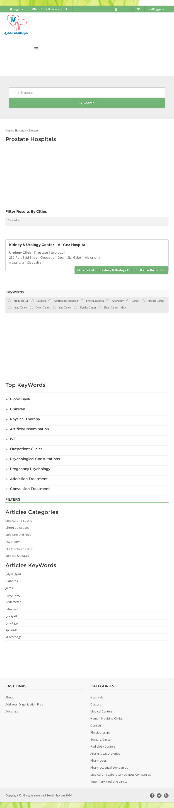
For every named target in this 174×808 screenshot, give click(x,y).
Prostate (34, 130)
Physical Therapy (25, 419)
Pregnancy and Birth (19, 549)
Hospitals (21, 130)
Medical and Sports (18, 521)
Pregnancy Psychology (30, 469)
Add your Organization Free (24, 704)
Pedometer (13, 602)
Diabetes (11, 581)
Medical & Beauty (17, 556)
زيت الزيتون (12, 595)
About (9, 697)
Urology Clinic (20, 253)
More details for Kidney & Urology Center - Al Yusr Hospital (120, 270)
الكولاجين (11, 616)
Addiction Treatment (29, 479)
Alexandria (13, 220)
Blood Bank (20, 399)
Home (9, 130)
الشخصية (11, 630)
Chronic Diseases (17, 528)
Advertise (12, 711)
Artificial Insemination (29, 429)
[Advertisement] (84, 177)
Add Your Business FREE (51, 9)
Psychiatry (12, 542)
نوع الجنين (11, 623)
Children (17, 409)
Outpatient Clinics (26, 449)
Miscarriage (13, 637)
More (123, 307)
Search (88, 103)
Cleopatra (34, 262)
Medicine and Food (18, 535)
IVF (13, 439)
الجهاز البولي (13, 574)
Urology (57, 253)
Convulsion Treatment (30, 489)
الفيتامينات (12, 609)
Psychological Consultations (35, 459)
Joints (9, 588)
